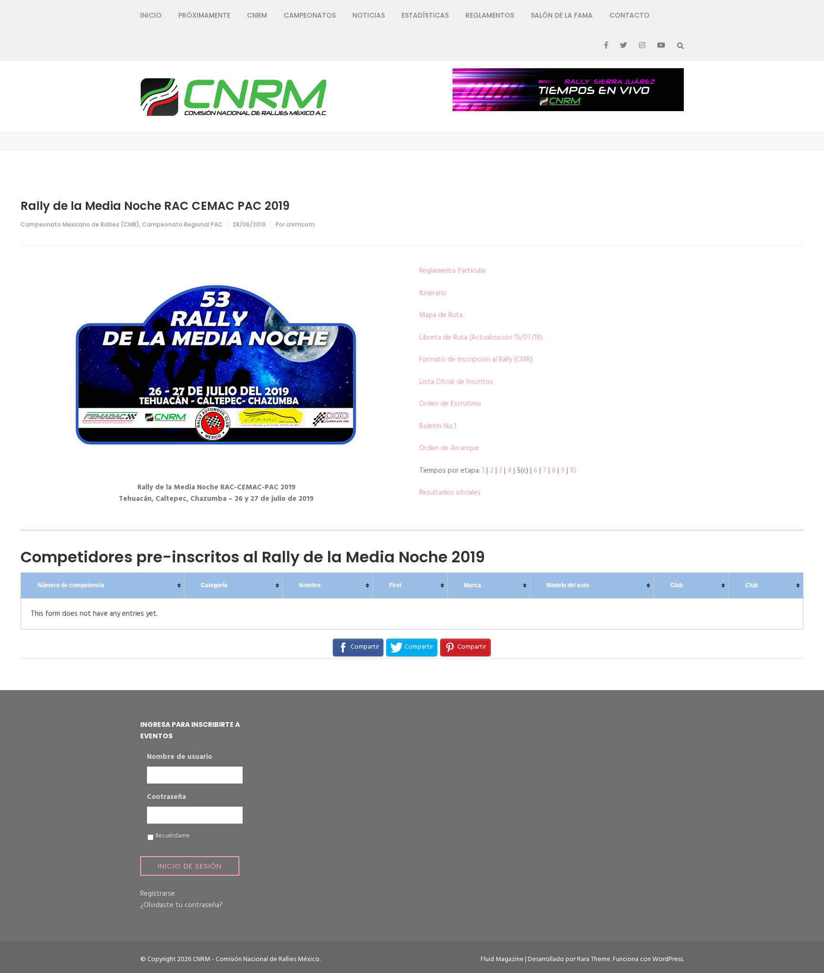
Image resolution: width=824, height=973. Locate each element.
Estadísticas (425, 15)
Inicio (151, 15)
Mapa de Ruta (441, 315)
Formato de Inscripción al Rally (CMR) (476, 359)
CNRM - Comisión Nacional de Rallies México (256, 959)
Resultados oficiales (450, 492)
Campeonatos (310, 15)
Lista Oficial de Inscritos (456, 382)
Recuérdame (172, 836)
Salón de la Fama (562, 15)
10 (573, 470)
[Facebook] (606, 46)
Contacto (629, 15)
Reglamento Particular (452, 271)
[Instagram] (642, 46)
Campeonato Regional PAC (182, 224)
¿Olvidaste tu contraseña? (181, 905)
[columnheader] (103, 586)
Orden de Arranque (449, 448)
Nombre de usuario (179, 757)
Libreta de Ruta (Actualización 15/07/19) (481, 337)
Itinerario (433, 293)
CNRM (257, 15)
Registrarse (157, 894)
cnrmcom (300, 224)
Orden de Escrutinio (450, 404)
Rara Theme (593, 959)
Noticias (368, 15)
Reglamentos (489, 15)
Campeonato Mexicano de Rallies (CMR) (80, 224)
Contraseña (166, 797)
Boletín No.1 (437, 426)
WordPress (667, 959)
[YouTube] (661, 46)
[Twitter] (623, 46)
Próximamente (204, 15)
